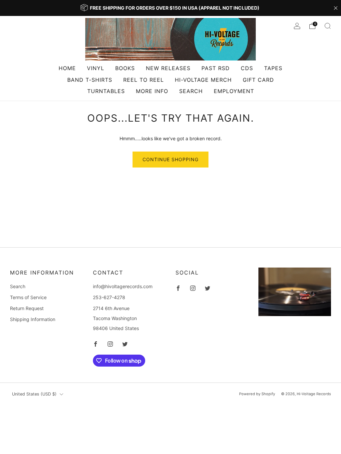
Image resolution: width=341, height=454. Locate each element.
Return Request (27, 308)
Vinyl (95, 68)
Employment (234, 91)
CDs (247, 68)
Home (67, 68)
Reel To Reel (143, 79)
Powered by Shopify (257, 394)
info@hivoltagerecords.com (123, 286)
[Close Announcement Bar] (335, 8)
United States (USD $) (34, 394)
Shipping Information (32, 319)
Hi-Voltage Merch (203, 79)
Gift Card (258, 79)
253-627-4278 (109, 297)
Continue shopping (170, 159)
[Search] (327, 26)
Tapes (273, 68)
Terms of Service (28, 297)
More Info (152, 91)
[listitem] (170, 8)
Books (125, 68)
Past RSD (215, 68)
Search (191, 91)
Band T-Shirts (89, 79)
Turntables (106, 91)
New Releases (168, 68)
